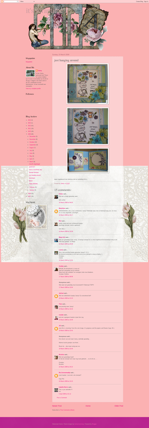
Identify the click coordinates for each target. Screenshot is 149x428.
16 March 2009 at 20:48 (66, 244)
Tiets (60, 304)
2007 (29, 196)
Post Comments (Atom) (67, 410)
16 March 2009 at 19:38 (66, 231)
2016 (29, 120)
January (32, 190)
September (32, 145)
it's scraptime (44, 10)
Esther (61, 194)
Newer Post (57, 406)
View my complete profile (33, 88)
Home (88, 406)
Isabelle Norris (63, 387)
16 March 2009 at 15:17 (66, 215)
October (32, 142)
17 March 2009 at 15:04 (66, 287)
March (31, 161)
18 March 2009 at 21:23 (66, 298)
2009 (29, 134)
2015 (29, 123)
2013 (29, 125)
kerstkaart (32, 178)
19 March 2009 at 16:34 (66, 309)
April (31, 159)
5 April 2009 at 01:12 (65, 394)
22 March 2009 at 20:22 (66, 367)
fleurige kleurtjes (34, 172)
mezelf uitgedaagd (34, 164)
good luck (32, 167)
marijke (61, 315)
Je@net (61, 293)
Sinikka (61, 266)
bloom (31, 181)
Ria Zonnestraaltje (64, 372)
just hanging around (35, 175)
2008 (29, 193)
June (31, 153)
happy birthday (33, 183)
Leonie (61, 250)
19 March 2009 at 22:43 (66, 330)
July (30, 150)
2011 (29, 128)
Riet (60, 221)
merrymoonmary (79, 424)
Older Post (119, 406)
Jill (60, 325)
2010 (29, 131)
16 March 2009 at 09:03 (66, 202)
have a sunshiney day (35, 169)
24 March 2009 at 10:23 (66, 381)
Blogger (94, 424)
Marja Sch (62, 237)
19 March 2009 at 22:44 (66, 348)
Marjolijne (62, 208)
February (32, 187)
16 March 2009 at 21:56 (66, 260)
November (32, 139)
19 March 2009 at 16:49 (66, 320)
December (32, 136)
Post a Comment (62, 397)
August (31, 147)
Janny (40, 70)
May (30, 156)
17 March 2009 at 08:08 (66, 276)
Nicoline (61, 354)
